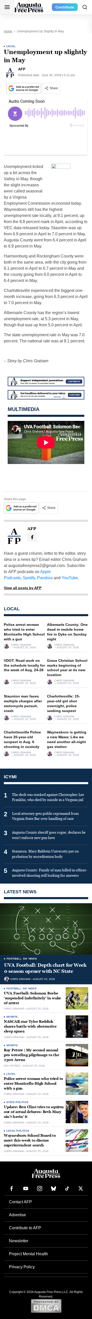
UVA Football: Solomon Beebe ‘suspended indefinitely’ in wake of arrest (32, 998)
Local (11, 46)
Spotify (29, 578)
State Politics (17, 1102)
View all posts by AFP (22, 588)
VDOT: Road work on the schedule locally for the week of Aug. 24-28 (24, 665)
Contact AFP (20, 1202)
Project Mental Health (28, 1254)
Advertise (17, 1215)
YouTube (70, 578)
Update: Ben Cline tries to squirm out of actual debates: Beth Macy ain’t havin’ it (34, 1112)
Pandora (45, 578)
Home (8, 31)
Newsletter (18, 1241)
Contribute (64, 7)
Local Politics (17, 1130)
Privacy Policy (22, 1267)
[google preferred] (24, 88)
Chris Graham (21, 645)
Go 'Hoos (30, 958)
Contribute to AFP (25, 1228)
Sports (12, 1016)
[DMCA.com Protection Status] (46, 1306)
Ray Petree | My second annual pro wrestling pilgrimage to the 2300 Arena (31, 1055)
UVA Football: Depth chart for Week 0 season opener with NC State (45, 968)
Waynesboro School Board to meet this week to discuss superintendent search (30, 1140)
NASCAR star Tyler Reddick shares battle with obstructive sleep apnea (30, 1026)
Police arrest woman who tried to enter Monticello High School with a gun (33, 1083)
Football (14, 958)
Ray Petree (12, 1066)
